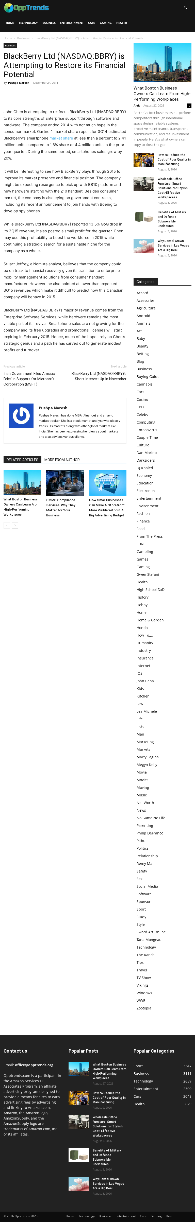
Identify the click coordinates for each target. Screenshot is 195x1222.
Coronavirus (147, 429)
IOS (139, 673)
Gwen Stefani (148, 574)
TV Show (144, 977)
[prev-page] (7, 525)
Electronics (146, 490)
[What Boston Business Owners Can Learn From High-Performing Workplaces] (22, 482)
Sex (139, 878)
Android (143, 315)
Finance (143, 521)
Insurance (145, 658)
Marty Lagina (148, 757)
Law (140, 703)
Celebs (142, 414)
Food (141, 528)
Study (141, 916)
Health (121, 23)
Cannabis (145, 384)
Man (140, 734)
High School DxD (151, 589)
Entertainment (72, 23)
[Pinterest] (32, 94)
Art (139, 330)
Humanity (145, 642)
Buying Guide (148, 376)
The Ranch (146, 954)
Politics (143, 848)
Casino (142, 399)
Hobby (142, 604)
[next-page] (15, 525)
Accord (142, 292)
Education (145, 483)
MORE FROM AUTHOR (62, 460)
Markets (143, 749)
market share (61, 138)
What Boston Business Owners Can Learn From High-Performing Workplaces (162, 93)
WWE (141, 1000)
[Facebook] (9, 94)
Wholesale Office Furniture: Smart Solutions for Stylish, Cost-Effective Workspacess (173, 188)
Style (141, 924)
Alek (137, 105)
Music (142, 795)
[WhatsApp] (44, 94)
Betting (143, 353)
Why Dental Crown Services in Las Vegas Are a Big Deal (173, 245)
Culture (143, 445)
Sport (141, 909)
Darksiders (146, 460)
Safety (142, 871)
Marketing (145, 741)
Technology (28, 23)
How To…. (145, 635)
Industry (144, 650)
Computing (146, 422)
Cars (91, 23)
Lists (140, 726)
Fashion (143, 513)
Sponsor (144, 901)
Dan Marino (147, 452)
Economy (144, 475)
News (141, 810)
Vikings (143, 985)
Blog (140, 361)
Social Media (147, 886)
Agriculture (146, 308)
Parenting (145, 825)
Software (144, 894)
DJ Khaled (145, 467)
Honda (142, 627)
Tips (140, 962)
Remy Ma (144, 863)
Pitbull (142, 840)
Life (140, 719)
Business (49, 23)
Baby (141, 338)
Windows (144, 992)
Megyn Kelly (147, 764)
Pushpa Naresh (18, 82)
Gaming (106, 23)
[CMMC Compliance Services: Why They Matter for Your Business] (65, 483)
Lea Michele (147, 711)
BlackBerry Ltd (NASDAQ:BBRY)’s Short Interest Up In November (99, 376)
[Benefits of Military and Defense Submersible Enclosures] (144, 217)
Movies (143, 779)
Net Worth (145, 802)
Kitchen (143, 696)
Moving (143, 787)
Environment (147, 505)
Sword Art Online (151, 932)
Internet (143, 665)
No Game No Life (151, 817)
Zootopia (144, 1008)
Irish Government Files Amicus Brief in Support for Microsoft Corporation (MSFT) (29, 379)
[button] (185, 7)
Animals (143, 323)
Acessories (146, 300)
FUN (140, 544)
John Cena (145, 680)
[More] (55, 94)
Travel (142, 970)
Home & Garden (150, 620)
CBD (140, 407)
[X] (20, 94)
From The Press (150, 536)
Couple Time (147, 437)
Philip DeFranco (150, 833)
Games (142, 559)
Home (10, 23)
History (143, 597)
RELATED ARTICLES (22, 460)
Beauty (142, 346)
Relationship (147, 855)
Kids (140, 688)
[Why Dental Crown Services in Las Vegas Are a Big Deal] (144, 246)
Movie (142, 772)
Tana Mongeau (149, 939)
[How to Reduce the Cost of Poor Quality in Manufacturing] (144, 160)
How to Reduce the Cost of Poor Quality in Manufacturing (174, 159)
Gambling (145, 551)
